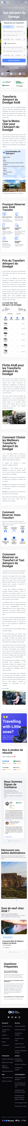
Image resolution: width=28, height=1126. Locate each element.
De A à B (8, 26)
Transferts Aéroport (20, 1026)
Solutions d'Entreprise (8, 1059)
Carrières (4, 1035)
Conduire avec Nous (7, 1071)
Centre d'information (7, 1077)
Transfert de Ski (19, 1044)
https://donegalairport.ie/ (9, 175)
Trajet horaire (19, 26)
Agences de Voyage (7, 1062)
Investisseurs (5, 1038)
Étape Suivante (14, 60)
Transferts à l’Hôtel (20, 1047)
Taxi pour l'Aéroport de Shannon (9, 897)
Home (4, 7)
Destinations (5, 1045)
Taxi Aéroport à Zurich (21, 1106)
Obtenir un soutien (7, 1081)
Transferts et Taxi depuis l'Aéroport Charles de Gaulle (19, 1097)
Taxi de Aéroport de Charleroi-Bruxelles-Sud (20, 1084)
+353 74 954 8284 (7, 172)
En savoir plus (8, 820)
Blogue (4, 1042)
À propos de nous (7, 1026)
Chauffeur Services (20, 1029)
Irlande (9, 7)
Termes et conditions (20, 1064)
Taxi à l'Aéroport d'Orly (21, 1103)
